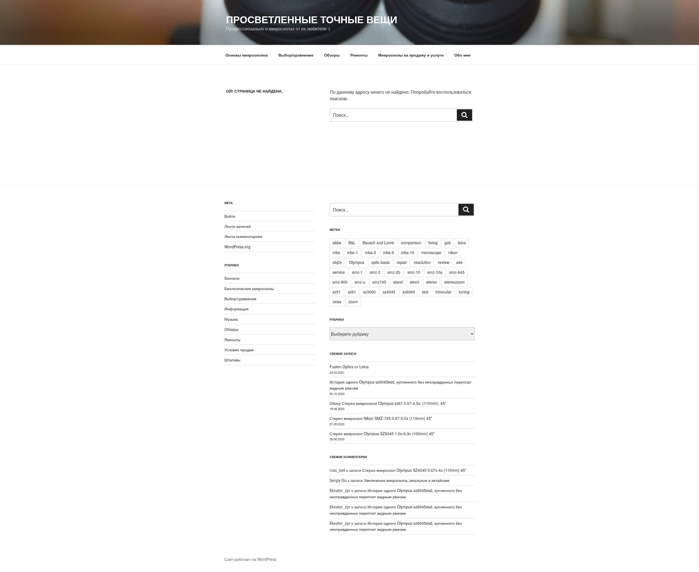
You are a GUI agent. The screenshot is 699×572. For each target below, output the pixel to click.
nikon (453, 252)
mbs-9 (388, 252)
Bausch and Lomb (378, 242)
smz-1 (357, 272)
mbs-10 (407, 252)
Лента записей (237, 226)
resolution (422, 262)
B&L (352, 242)
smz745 (379, 282)
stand (398, 282)
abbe (337, 242)
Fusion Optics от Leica (349, 366)
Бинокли (231, 278)
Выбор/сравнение (296, 55)
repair (402, 262)
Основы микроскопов (247, 55)
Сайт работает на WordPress (250, 559)
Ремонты (359, 55)
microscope (431, 252)
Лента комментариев (243, 236)
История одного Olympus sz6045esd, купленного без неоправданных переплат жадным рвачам (396, 526)
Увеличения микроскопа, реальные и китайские (406, 480)
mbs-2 (370, 252)
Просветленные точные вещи (311, 19)
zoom (353, 301)
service (339, 272)
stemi (414, 282)
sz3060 (369, 291)
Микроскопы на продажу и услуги (411, 55)
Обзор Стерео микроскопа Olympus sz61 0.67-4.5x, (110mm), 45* (388, 403)
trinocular (444, 291)
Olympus (356, 262)
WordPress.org (237, 246)
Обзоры (332, 55)
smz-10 (413, 272)
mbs (336, 252)
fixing (432, 242)
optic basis (380, 262)
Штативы (232, 359)
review (443, 262)
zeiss (337, 301)
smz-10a (434, 272)
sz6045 (408, 291)
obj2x (337, 262)
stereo (431, 282)
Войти (229, 216)
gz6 (448, 242)
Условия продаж (239, 349)
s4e (459, 262)
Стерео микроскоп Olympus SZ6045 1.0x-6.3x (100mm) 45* (382, 433)
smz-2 (375, 272)
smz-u (360, 282)
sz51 (337, 291)
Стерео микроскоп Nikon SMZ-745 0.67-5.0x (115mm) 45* (381, 418)
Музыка (231, 319)
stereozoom (454, 282)
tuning (464, 291)
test (425, 291)
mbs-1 (352, 252)
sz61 (352, 291)
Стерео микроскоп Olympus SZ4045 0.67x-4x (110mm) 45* (414, 470)
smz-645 (456, 272)
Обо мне (462, 55)
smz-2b (393, 272)
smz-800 (340, 282)
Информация (236, 308)
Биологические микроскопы (249, 288)
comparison (411, 242)
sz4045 (389, 291)
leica (462, 242)
